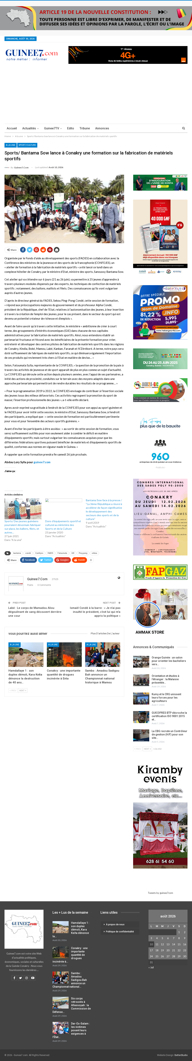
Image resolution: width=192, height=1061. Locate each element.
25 (156, 956)
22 (179, 950)
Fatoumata (62, 553)
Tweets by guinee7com (160, 892)
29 (179, 956)
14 (173, 944)
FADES (50, 553)
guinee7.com (42, 462)
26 (162, 956)
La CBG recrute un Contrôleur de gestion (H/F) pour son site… (169, 734)
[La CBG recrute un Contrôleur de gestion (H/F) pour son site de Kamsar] (141, 735)
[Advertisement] (96, 95)
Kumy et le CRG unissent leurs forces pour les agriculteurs (166, 697)
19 (162, 950)
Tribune (85, 128)
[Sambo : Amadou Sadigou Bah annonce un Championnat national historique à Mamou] (102, 654)
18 (156, 950)
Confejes (39, 553)
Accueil (12, 128)
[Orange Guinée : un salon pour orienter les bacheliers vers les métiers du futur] (141, 662)
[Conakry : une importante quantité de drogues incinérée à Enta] (64, 654)
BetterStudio (181, 1055)
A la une (10, 145)
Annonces (102, 128)
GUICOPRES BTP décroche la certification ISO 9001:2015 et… (169, 716)
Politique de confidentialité (120, 931)
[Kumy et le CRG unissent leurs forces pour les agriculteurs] (141, 699)
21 (173, 950)
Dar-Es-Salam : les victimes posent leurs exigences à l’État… (71, 1030)
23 (184, 950)
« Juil (151, 967)
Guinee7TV (51, 128)
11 (156, 944)
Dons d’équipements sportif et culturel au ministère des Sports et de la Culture (63, 525)
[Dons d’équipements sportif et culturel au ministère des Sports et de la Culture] (63, 509)
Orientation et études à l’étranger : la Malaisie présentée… (165, 679)
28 (173, 956)
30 (184, 956)
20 (168, 950)
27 (168, 956)
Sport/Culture (27, 145)
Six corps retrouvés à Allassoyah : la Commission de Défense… (71, 1005)
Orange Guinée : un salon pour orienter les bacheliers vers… (169, 661)
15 (179, 944)
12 (162, 944)
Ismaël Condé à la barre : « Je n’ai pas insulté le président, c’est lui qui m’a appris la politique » (95, 611)
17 (151, 950)
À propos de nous (115, 924)
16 (184, 944)
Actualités (29, 128)
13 (168, 944)
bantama (17, 553)
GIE (72, 553)
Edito (70, 128)
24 (151, 956)
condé (28, 553)
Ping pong (83, 553)
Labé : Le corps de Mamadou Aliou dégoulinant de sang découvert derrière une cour (35, 611)
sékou (94, 553)
